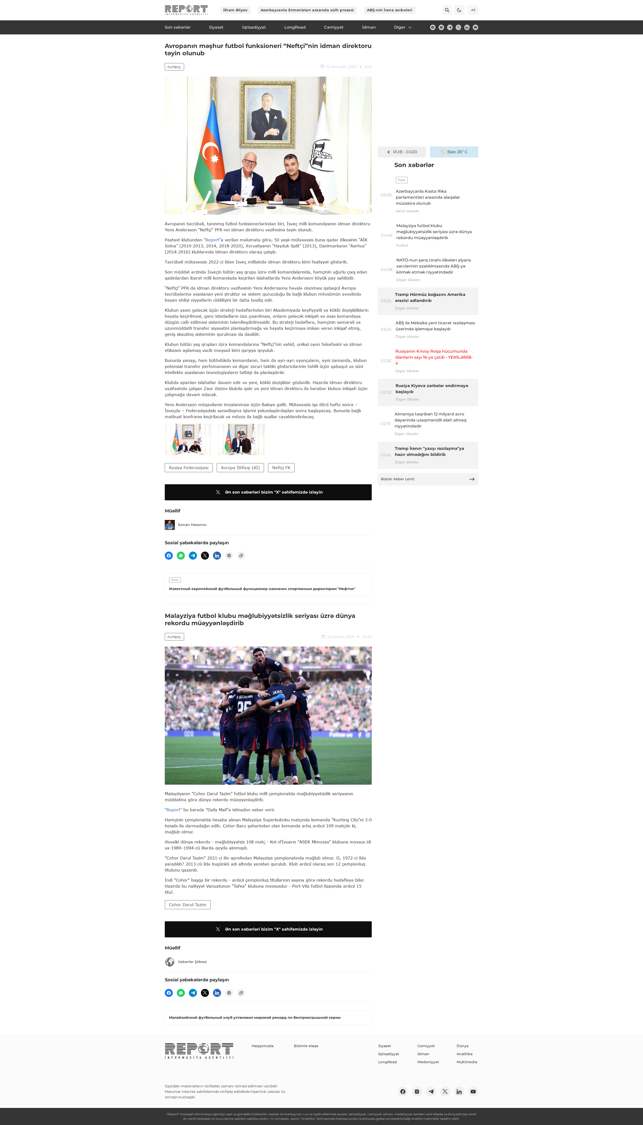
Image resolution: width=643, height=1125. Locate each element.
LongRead (387, 1062)
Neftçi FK (281, 467)
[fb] (433, 27)
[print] (229, 556)
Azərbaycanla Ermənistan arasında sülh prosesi (307, 10)
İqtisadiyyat (388, 1054)
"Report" (212, 239)
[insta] (441, 27)
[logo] (186, 10)
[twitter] (458, 27)
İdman (423, 1054)
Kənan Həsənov (192, 524)
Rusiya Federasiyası (188, 467)
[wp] (181, 556)
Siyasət (384, 1046)
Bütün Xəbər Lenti (397, 479)
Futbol (174, 67)
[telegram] (450, 27)
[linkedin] (467, 27)
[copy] (241, 556)
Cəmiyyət (426, 1046)
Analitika (464, 1054)
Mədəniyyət (428, 1062)
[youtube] (475, 27)
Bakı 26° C (457, 151)
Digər (399, 27)
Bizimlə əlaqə (306, 1046)
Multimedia (467, 1062)
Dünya (462, 1046)
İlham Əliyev (235, 10)
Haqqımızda (263, 1046)
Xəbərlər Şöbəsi (192, 961)
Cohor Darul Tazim (187, 904)
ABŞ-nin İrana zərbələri (389, 10)
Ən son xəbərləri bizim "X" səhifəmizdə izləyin (274, 492)
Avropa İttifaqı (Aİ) (240, 467)
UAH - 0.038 (405, 151)
